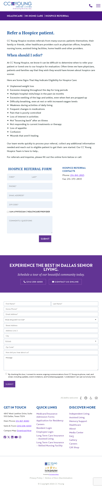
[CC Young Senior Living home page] (18, 5)
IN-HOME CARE (34, 15)
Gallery (73, 439)
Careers (40, 424)
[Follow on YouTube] (16, 437)
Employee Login (44, 431)
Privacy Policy (36, 477)
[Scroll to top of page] (95, 480)
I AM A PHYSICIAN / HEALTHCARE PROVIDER (29, 211)
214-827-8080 (22, 420)
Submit (45, 238)
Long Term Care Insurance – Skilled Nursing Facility (50, 444)
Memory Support (78, 421)
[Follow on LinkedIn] (12, 437)
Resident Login (44, 428)
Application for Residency (49, 420)
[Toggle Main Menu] (98, 5)
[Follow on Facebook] (5, 437)
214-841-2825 (77, 175)
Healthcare (75, 424)
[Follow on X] (8, 437)
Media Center (76, 432)
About (72, 428)
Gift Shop (74, 447)
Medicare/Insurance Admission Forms (46, 415)
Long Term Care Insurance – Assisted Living (50, 437)
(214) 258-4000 (34, 281)
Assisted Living (77, 417)
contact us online (66, 281)
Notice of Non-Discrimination (58, 477)
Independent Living (79, 413)
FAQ (71, 436)
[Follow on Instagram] (20, 437)
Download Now (24, 430)
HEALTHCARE (15, 15)
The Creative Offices (54, 474)
